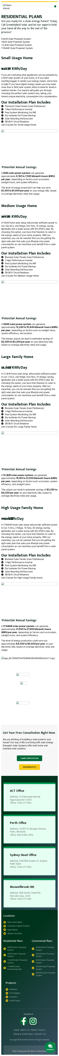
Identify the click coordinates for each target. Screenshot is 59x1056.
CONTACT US (40, 1034)
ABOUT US (25, 1030)
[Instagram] (33, 1021)
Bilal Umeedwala (39, 1051)
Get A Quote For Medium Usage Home (20, 275)
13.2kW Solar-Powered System (16, 45)
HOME (16, 1030)
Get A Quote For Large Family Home (19, 426)
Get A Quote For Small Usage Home (18, 124)
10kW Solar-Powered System (15, 41)
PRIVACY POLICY (38, 1030)
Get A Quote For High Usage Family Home (21, 577)
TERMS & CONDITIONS (23, 1034)
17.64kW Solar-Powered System (17, 48)
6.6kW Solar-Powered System (16, 38)
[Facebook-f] (24, 1021)
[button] (55, 6)
